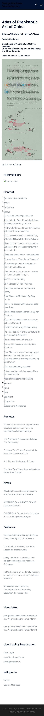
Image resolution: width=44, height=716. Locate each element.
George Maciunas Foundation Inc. (12, 5)
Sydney (31, 711)
